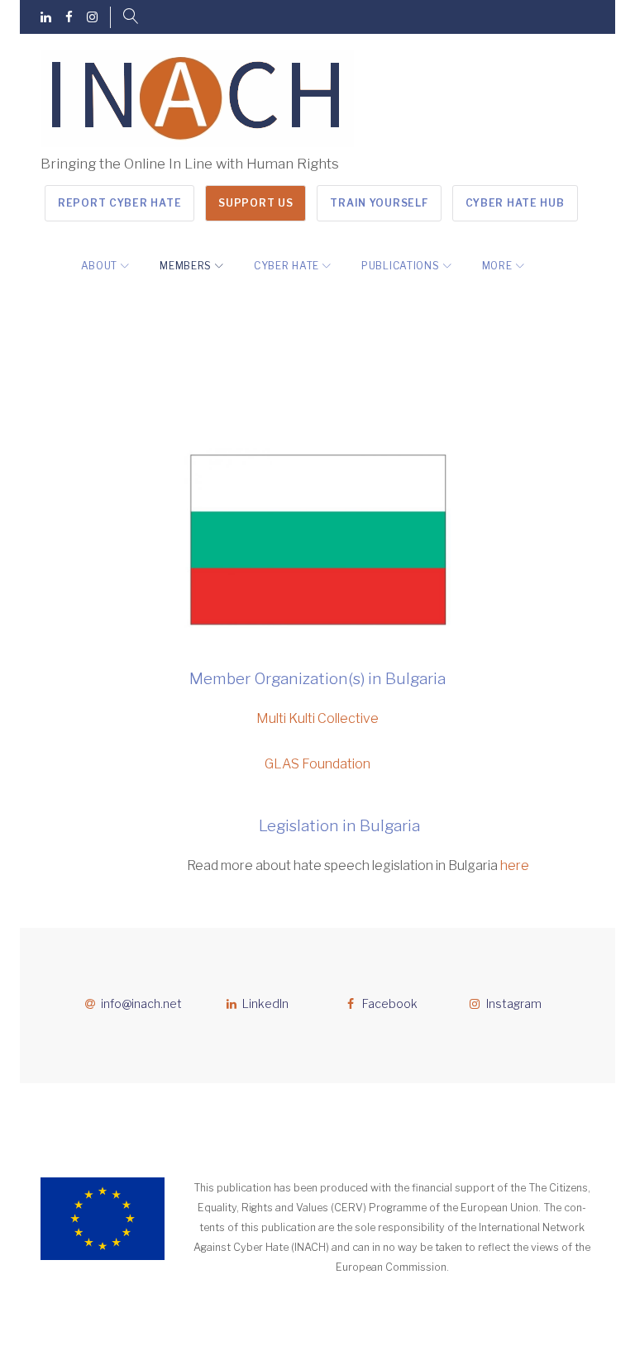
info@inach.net (141, 1003)
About (99, 265)
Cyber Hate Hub (515, 203)
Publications (400, 265)
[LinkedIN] (46, 17)
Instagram (514, 1003)
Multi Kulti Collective (317, 718)
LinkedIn (265, 1003)
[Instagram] (92, 17)
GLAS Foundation (317, 764)
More (497, 265)
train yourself (378, 203)
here (514, 865)
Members (186, 265)
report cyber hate (119, 203)
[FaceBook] (69, 17)
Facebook (390, 1003)
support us (255, 203)
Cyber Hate (286, 265)
